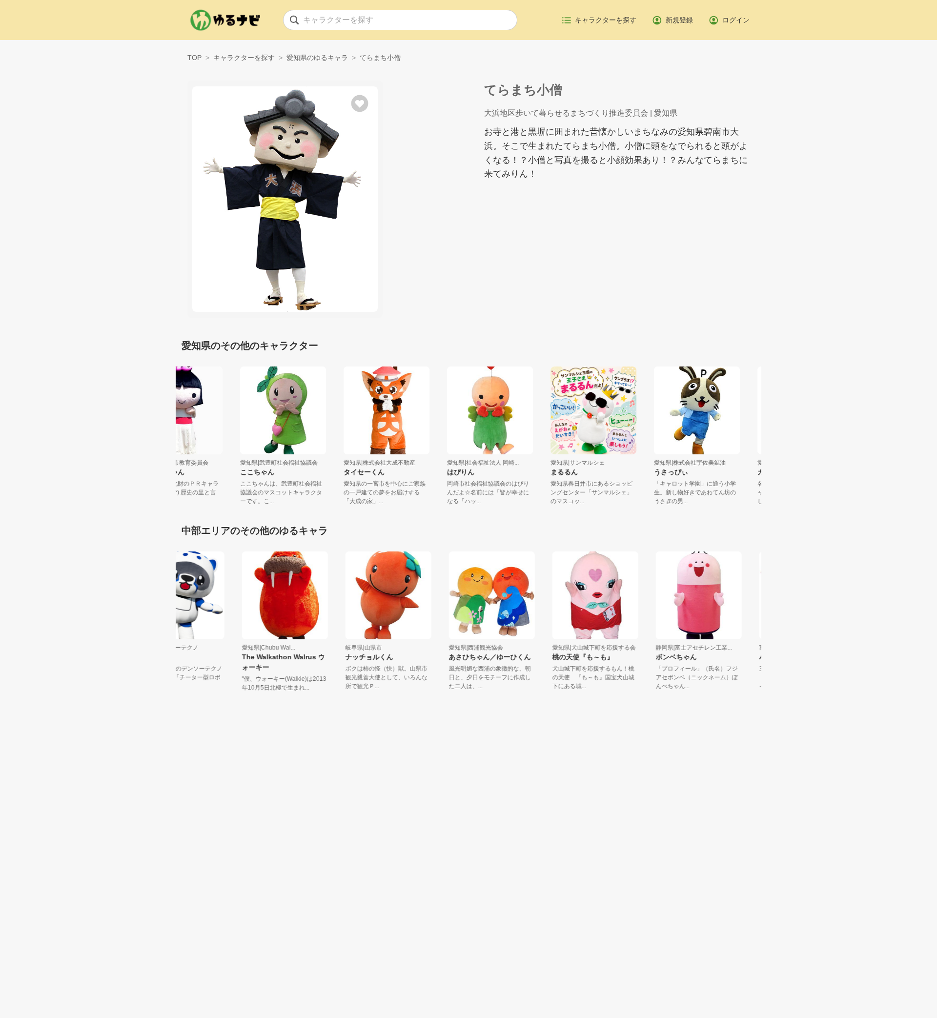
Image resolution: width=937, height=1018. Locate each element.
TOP (194, 57)
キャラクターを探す (244, 57)
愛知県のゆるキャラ (317, 57)
